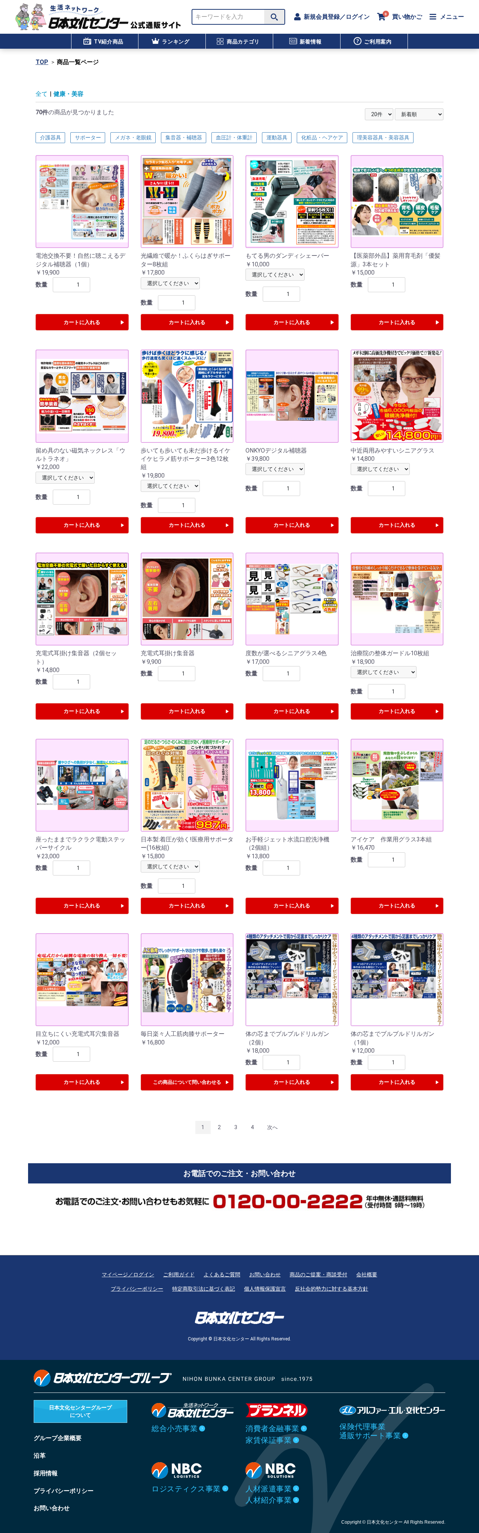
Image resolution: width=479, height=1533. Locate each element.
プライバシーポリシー (137, 1289)
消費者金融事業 (272, 1428)
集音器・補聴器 (183, 137)
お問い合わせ (265, 1275)
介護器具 (50, 137)
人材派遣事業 (268, 1489)
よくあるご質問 (222, 1275)
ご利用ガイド (179, 1275)
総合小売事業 (175, 1428)
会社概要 (366, 1275)
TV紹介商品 (108, 42)
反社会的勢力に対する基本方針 (331, 1289)
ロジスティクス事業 (186, 1489)
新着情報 (311, 42)
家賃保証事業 (268, 1440)
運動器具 (276, 137)
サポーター (88, 137)
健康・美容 (68, 93)
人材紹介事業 (268, 1500)
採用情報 (46, 1473)
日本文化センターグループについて (80, 1411)
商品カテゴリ (243, 42)
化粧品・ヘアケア (322, 137)
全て (42, 93)
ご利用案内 (378, 42)
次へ (272, 1127)
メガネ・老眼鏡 (133, 137)
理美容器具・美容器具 (383, 137)
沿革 (40, 1455)
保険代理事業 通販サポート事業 (370, 1431)
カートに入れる (82, 322)
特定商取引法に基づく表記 (203, 1289)
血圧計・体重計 (234, 137)
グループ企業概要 (58, 1438)
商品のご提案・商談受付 (318, 1275)
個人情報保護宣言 (265, 1289)
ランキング (176, 42)
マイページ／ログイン (128, 1275)
